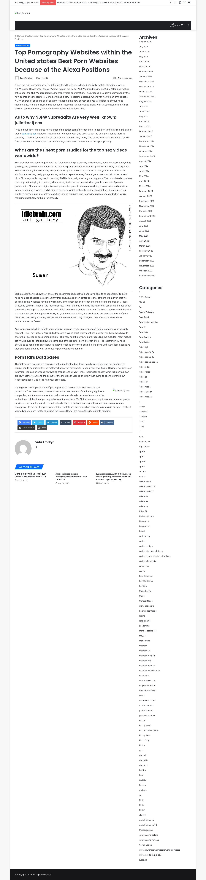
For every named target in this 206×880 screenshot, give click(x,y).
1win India (143, 332)
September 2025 (147, 96)
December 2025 (146, 81)
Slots (141, 805)
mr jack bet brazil (147, 685)
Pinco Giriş (144, 740)
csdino (142, 571)
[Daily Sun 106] (22, 13)
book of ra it (145, 526)
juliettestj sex (29, 133)
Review (142, 785)
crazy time (144, 566)
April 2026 (144, 61)
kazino (142, 616)
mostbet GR (144, 650)
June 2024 (144, 171)
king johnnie (145, 621)
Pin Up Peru (144, 735)
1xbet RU (143, 382)
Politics (142, 770)
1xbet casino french (148, 362)
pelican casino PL (147, 715)
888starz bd (145, 441)
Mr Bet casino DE (147, 680)
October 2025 (145, 91)
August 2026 (145, 41)
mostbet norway (147, 665)
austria (142, 471)
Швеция (143, 860)
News (142, 695)
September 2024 (147, 156)
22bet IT (143, 416)
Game (142, 596)
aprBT (142, 456)
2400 (141, 421)
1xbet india (144, 367)
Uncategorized (31, 36)
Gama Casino (145, 591)
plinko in (143, 755)
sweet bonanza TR (148, 825)
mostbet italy (145, 660)
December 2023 (146, 201)
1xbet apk (143, 347)
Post (141, 775)
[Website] (36, 447)
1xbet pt (143, 377)
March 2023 (145, 246)
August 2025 (145, 101)
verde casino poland (148, 835)
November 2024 (146, 146)
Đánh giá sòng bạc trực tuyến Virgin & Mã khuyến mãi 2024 (30, 475)
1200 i (142, 302)
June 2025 (144, 111)
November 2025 (146, 86)
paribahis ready (146, 710)
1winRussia (144, 342)
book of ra (144, 521)
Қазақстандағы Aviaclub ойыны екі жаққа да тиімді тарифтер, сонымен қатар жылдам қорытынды (113, 476)
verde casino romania (149, 840)
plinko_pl (143, 765)
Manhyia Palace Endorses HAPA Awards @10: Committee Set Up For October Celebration (99, 2)
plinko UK (143, 760)
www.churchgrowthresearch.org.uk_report (159, 850)
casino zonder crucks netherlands (155, 556)
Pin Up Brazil (145, 725)
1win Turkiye (145, 337)
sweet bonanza (146, 820)
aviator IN (143, 496)
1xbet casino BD (146, 357)
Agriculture (144, 446)
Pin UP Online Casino (149, 730)
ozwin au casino (146, 705)
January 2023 (145, 256)
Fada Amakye (26, 78)
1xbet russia (145, 387)
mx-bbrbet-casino (147, 690)
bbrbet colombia (146, 516)
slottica (142, 815)
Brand (142, 531)
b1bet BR (143, 511)
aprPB (142, 466)
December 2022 (146, 261)
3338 (141, 426)
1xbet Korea (144, 372)
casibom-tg (144, 536)
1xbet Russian (145, 392)
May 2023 (144, 236)
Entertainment (146, 576)
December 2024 (146, 141)
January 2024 (145, 196)
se (140, 795)
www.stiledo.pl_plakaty (150, 855)
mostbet (143, 645)
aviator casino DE (147, 486)
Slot (141, 800)
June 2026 (144, 51)
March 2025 (145, 126)
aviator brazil (145, 481)
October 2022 (145, 270)
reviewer (143, 790)
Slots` (142, 810)
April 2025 (144, 121)
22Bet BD (143, 411)
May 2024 (144, 176)
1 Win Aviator (145, 297)
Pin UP (142, 720)
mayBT (142, 635)
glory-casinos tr (146, 606)
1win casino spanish (148, 322)
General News (146, 601)
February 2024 (146, 191)
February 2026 (146, 71)
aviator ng (144, 506)
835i (141, 436)
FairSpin (143, 586)
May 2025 (144, 116)
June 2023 (144, 231)
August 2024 (145, 161)
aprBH (142, 451)
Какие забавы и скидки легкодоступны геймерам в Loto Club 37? (71, 476)
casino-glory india (147, 561)
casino (142, 541)
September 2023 (147, 216)
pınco (141, 750)
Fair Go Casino (146, 581)
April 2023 (144, 241)
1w (140, 307)
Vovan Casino (145, 845)
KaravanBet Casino (148, 611)
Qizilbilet (143, 780)
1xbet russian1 (145, 396)
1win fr (142, 327)
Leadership (144, 626)
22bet (142, 406)
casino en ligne (146, 546)
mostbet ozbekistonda (149, 670)
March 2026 (145, 66)
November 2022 (146, 266)
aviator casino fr (146, 491)
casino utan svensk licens (151, 551)
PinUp (142, 745)
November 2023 (146, 206)
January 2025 (145, 136)
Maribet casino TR (147, 631)
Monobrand (144, 640)
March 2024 (145, 186)
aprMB (142, 461)
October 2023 (145, 211)
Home (20, 36)
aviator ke (143, 501)
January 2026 (145, 76)
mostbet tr (144, 675)
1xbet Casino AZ (146, 352)
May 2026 (144, 56)
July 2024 (143, 166)
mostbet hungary (147, 655)
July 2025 (143, 106)
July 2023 (143, 226)
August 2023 (145, 221)
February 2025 (146, 131)
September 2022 (147, 275)
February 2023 (146, 251)
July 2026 (143, 46)
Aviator (142, 476)
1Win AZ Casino (146, 312)
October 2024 (145, 151)
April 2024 (144, 181)
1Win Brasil (144, 317)
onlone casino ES (147, 700)
